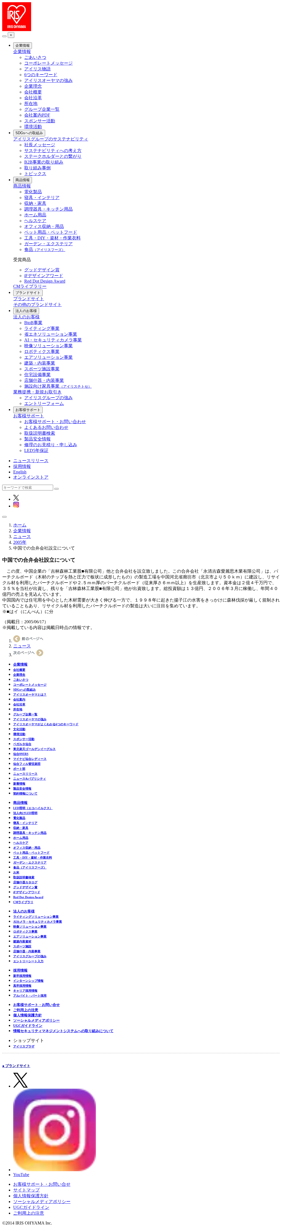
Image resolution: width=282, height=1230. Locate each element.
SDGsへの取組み (29, 133)
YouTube (21, 1174)
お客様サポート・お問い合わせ (55, 421)
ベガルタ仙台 (22, 744)
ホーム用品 (35, 215)
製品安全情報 (37, 439)
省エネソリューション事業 (50, 334)
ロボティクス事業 (41, 351)
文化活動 (19, 729)
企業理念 (33, 86)
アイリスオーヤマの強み (48, 80)
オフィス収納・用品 (44, 226)
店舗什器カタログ (25, 882)
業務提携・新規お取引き (37, 392)
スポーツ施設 (22, 946)
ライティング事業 (41, 328)
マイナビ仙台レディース (30, 758)
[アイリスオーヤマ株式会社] (16, 29)
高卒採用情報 (22, 985)
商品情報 (22, 180)
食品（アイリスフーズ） (30, 867)
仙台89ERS (20, 753)
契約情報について (25, 793)
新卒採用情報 (22, 975)
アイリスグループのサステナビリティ (50, 139)
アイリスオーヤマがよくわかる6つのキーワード (45, 724)
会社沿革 (33, 97)
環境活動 (33, 126)
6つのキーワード (40, 74)
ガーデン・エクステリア (48, 243)
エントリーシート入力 (28, 961)
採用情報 (22, 466)
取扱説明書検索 (39, 433)
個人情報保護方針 (27, 1015)
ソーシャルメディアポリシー (36, 1020)
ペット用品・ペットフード (50, 232)
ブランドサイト (27, 293)
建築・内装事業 (39, 363)
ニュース (22, 536)
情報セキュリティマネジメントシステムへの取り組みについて (63, 1031)
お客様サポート (27, 410)
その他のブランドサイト (37, 304)
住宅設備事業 (37, 374)
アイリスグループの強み (48, 397)
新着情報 (19, 783)
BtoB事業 (33, 322)
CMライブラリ (23, 902)
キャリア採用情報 (25, 990)
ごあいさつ (35, 57)
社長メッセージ (39, 144)
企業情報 (22, 45)
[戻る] (4, 36)
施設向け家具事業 (58, 386)
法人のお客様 (26, 311)
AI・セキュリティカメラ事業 (53, 340)
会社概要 (33, 92)
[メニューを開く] (4, 517)
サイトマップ (26, 1190)
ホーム (19, 525)
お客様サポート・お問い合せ (36, 1005)
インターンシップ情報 (28, 980)
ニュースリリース (30, 460)
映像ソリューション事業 (48, 345)
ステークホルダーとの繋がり (53, 156)
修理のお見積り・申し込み (50, 444)
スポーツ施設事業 (41, 368)
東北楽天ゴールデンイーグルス (34, 749)
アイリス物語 (37, 69)
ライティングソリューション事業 (36, 916)
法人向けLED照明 (25, 813)
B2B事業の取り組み (43, 162)
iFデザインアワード (43, 275)
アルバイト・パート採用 (30, 995)
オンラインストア (30, 477)
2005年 (19, 542)
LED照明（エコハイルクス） (33, 808)
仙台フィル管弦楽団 (26, 763)
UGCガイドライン (27, 1026)
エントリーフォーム (44, 403)
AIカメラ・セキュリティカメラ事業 (37, 921)
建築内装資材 (22, 941)
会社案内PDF (37, 115)
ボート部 (19, 768)
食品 (44, 249)
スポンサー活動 (39, 120)
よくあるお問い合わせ (46, 427)
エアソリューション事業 (48, 357)
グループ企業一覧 (41, 109)
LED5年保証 (36, 450)
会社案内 (19, 699)
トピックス (35, 173)
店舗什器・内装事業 (44, 380)
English (19, 472)
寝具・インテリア (41, 197)
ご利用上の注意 (25, 1010)
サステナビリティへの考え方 (53, 150)
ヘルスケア (35, 220)
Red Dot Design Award (44, 281)
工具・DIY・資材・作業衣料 (52, 238)
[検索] (56, 489)
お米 (16, 872)
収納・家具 (35, 203)
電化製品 (33, 191)
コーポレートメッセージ (48, 63)
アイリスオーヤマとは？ (30, 694)
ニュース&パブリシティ (29, 778)
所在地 (30, 103)
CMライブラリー (30, 286)
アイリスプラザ (23, 1046)
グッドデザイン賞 (41, 269)
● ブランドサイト (16, 1066)
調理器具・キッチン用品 (48, 209)
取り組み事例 (37, 168)
